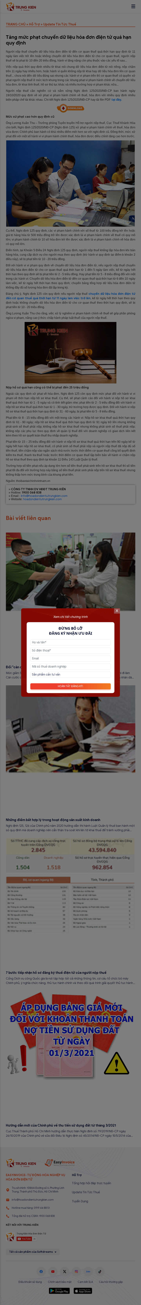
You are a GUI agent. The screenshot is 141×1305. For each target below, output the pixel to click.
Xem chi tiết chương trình (70, 617)
